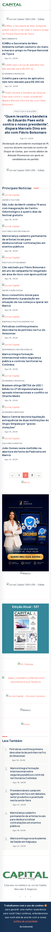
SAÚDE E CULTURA (11, 200)
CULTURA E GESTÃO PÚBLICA (15, 231)
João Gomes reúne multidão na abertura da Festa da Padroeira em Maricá (24, 451)
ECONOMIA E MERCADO (13, 412)
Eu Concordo (26, 926)
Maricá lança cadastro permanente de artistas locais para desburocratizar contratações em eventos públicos (24, 241)
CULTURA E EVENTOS (12, 443)
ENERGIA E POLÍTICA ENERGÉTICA (18, 321)
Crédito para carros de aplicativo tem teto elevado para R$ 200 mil (23, 80)
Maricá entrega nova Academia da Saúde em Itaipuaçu (28, 840)
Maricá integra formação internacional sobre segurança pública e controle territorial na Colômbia (22, 359)
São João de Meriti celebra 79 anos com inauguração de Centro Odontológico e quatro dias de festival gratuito (24, 210)
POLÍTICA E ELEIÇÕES (25, 111)
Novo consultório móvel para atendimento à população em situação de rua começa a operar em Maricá (25, 300)
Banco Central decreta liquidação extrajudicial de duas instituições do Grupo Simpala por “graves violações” (25, 422)
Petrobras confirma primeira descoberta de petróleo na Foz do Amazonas (23, 330)
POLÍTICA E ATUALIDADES (14, 262)
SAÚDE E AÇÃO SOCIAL (12, 290)
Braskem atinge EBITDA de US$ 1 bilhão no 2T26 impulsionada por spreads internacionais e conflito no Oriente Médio (25, 391)
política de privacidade (25, 921)
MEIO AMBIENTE (9, 39)
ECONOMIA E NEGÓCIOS (13, 74)
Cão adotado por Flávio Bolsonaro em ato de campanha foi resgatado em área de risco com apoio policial (24, 271)
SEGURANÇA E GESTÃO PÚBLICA (17, 349)
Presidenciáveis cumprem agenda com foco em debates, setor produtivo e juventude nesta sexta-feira (28, 795)
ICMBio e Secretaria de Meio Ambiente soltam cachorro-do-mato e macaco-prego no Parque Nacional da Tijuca (25, 49)
